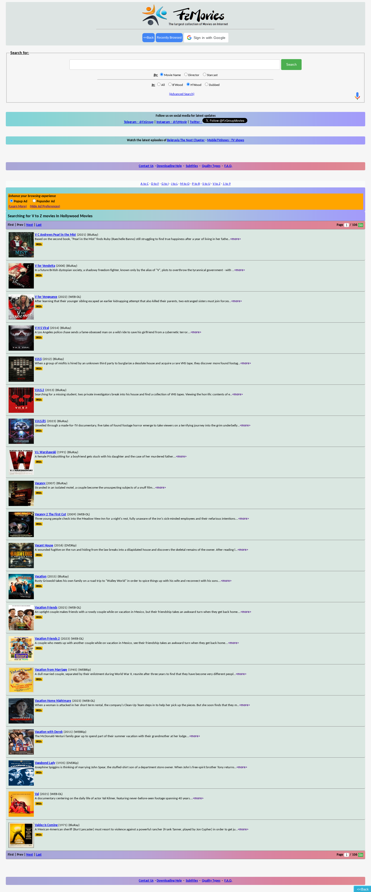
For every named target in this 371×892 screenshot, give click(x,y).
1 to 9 (227, 183)
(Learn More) (18, 206)
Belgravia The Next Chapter (186, 140)
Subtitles (192, 166)
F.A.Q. (228, 166)
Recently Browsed (169, 37)
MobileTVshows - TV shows (225, 140)
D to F (155, 183)
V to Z (216, 183)
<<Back (148, 37)
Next (29, 225)
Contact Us (146, 166)
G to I (165, 183)
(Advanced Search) (181, 94)
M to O (185, 183)
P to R (196, 183)
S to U (206, 183)
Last (39, 225)
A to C (145, 183)
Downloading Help (169, 166)
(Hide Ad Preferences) (45, 206)
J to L (174, 183)
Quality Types (211, 166)
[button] (206, 38)
